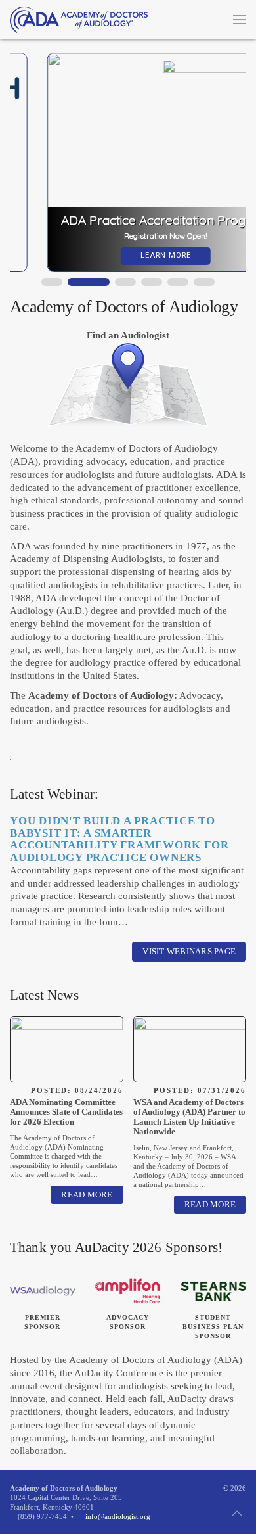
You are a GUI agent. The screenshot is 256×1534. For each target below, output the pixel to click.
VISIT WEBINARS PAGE (189, 951)
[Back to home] (79, 19)
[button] (239, 19)
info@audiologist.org (117, 1516)
